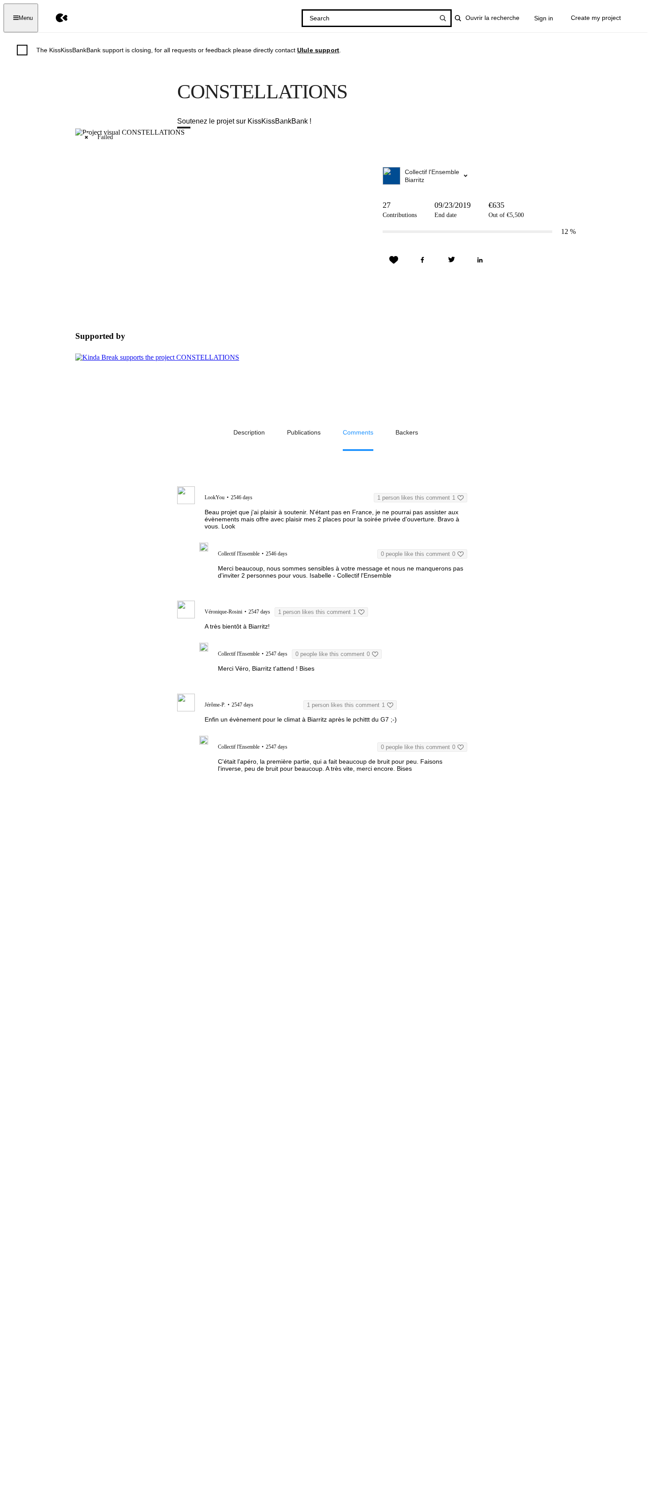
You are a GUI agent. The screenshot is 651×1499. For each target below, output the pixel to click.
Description (249, 432)
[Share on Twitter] (451, 260)
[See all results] (443, 18)
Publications (304, 432)
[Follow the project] (394, 260)
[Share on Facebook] (422, 260)
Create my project (596, 17)
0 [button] (418, 554)
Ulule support (318, 50)
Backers (406, 432)
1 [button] (416, 497)
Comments (358, 432)
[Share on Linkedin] (480, 260)
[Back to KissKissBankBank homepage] (55, 18)
